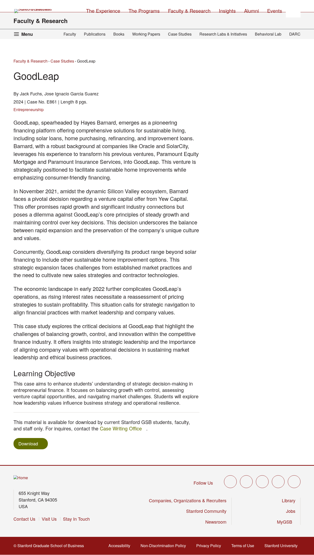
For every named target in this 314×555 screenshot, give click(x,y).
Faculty (70, 34)
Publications (94, 34)
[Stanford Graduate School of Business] (33, 11)
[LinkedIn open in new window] (294, 481)
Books (118, 34)
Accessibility (120, 545)
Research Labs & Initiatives (223, 34)
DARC (295, 34)
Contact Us (24, 519)
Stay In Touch (76, 519)
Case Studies (180, 34)
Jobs (290, 511)
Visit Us (49, 519)
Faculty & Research (40, 20)
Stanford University (282, 545)
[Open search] (293, 10)
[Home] (20, 477)
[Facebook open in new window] (246, 481)
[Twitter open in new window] (230, 481)
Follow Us (203, 482)
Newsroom (215, 521)
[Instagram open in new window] (262, 481)
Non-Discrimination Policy (165, 545)
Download (28, 443)
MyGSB (286, 521)
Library (288, 500)
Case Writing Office (123, 428)
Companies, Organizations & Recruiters (187, 500)
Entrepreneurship (28, 109)
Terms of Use (244, 545)
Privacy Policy (210, 545)
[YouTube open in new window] (278, 481)
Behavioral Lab (268, 34)
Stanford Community (206, 511)
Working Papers (146, 34)
